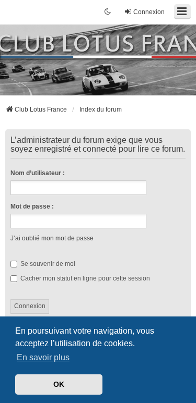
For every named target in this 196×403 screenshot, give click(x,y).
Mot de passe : (32, 206)
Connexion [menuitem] (149, 12)
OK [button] (58, 384)
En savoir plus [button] (43, 357)
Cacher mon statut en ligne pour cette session (84, 278)
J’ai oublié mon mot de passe (52, 238)
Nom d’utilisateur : (37, 173)
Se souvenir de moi (47, 263)
